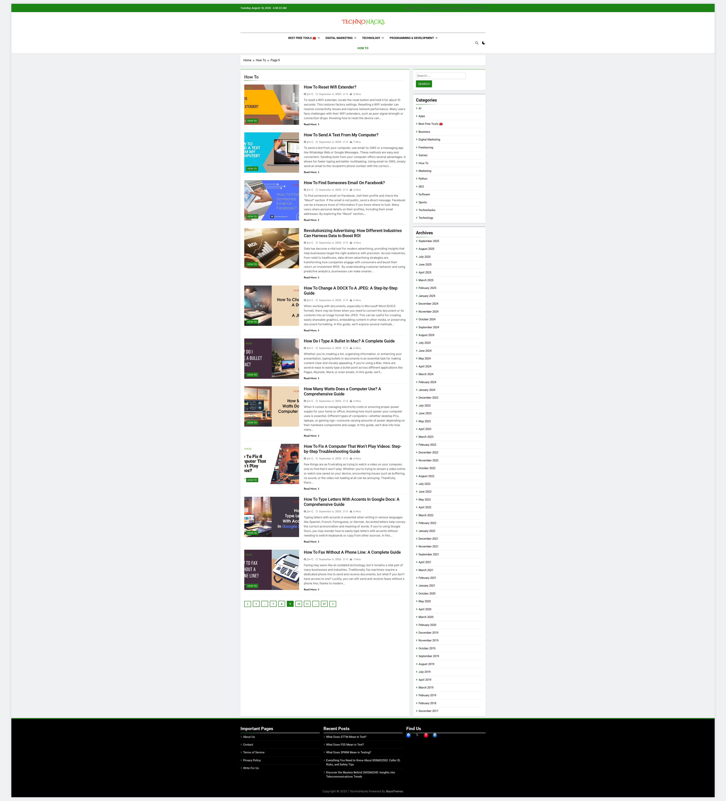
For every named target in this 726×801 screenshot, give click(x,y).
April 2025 (425, 272)
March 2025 (426, 280)
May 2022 (425, 499)
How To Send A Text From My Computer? (341, 135)
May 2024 (425, 358)
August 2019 (426, 664)
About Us (411, 7)
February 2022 (427, 523)
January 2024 (427, 390)
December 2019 (428, 632)
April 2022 (425, 507)
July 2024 (424, 343)
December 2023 (428, 397)
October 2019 (427, 648)
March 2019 (426, 687)
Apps (422, 116)
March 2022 (426, 515)
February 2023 (427, 444)
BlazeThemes (394, 791)
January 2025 (427, 296)
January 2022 (427, 531)
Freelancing (426, 147)
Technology (371, 38)
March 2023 (426, 437)
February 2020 (427, 625)
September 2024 (429, 327)
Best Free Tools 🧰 (302, 38)
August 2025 (426, 249)
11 (307, 603)
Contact (423, 7)
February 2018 (427, 703)
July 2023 (424, 405)
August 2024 (426, 335)
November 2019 (428, 640)
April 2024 (425, 366)
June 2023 (425, 413)
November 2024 (428, 311)
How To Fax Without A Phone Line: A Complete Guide (352, 552)
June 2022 (425, 491)
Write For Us (478, 7)
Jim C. (310, 94)
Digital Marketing (339, 38)
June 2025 (425, 264)
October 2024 (427, 319)
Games (423, 155)
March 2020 (426, 617)
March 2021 (426, 570)
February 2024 (427, 382)
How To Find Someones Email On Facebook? (344, 182)
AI (420, 108)
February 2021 (427, 578)
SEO (421, 186)
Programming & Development (412, 38)
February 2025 (427, 288)
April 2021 (425, 562)
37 (324, 603)
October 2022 (427, 468)
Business (424, 132)
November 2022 (428, 460)
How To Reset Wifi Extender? (330, 87)
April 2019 (425, 679)
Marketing (425, 171)
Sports (423, 202)
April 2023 (425, 429)
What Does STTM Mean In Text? (346, 737)
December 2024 (428, 303)
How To (363, 48)
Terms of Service (440, 7)
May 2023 (425, 421)
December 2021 (428, 538)
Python (423, 178)
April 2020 (425, 609)
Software (424, 194)
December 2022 (428, 452)
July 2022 (424, 484)
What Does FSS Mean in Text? (345, 744)
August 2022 (426, 476)
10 (298, 603)
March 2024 (426, 374)
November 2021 (428, 546)
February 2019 (427, 695)
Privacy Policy (460, 7)
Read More (310, 124)
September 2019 (429, 656)
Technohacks (427, 210)
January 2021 (427, 585)
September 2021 (429, 554)
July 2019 (424, 672)
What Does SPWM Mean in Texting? (348, 752)
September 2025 (429, 241)
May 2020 (425, 601)
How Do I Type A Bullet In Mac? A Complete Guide (349, 341)
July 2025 (424, 256)
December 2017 (428, 711)
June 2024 (425, 350)
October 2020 (427, 593)
